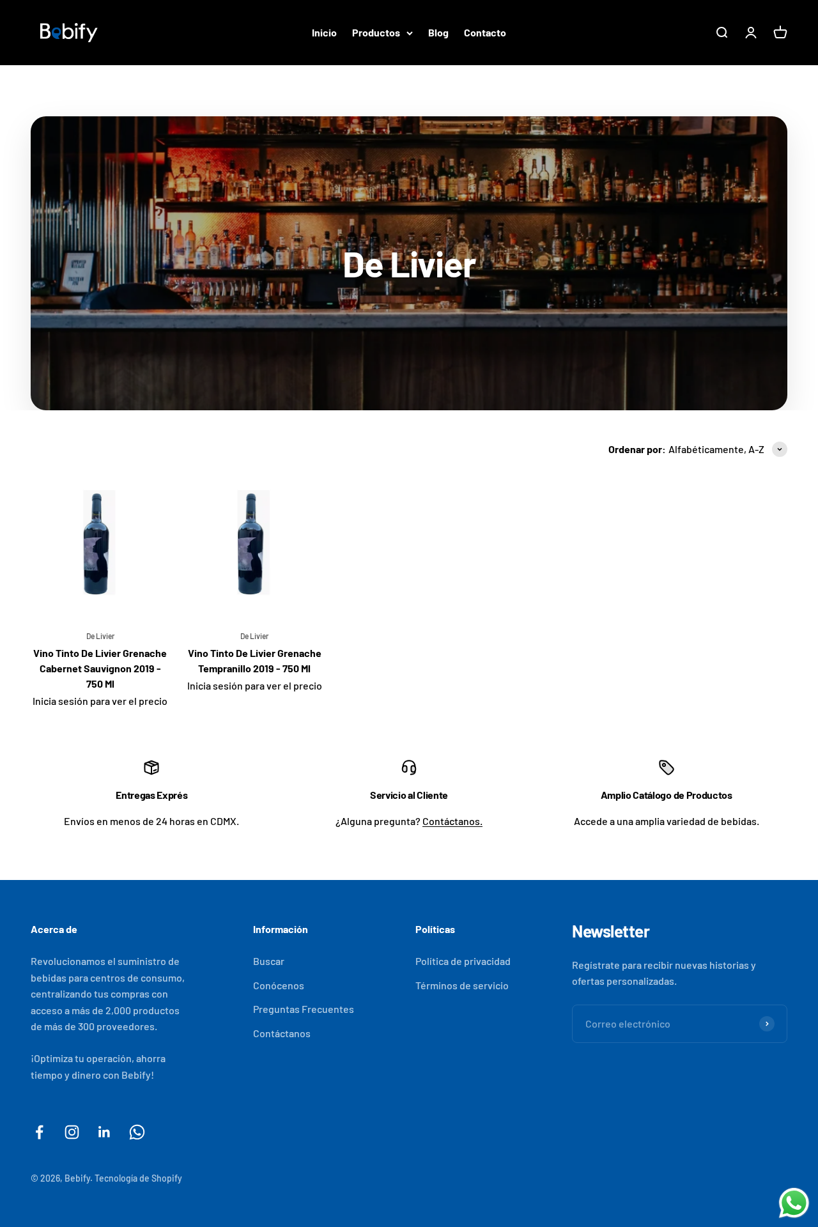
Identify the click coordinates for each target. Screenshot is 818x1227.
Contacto (485, 32)
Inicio (324, 32)
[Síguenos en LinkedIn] (104, 1132)
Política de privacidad (463, 961)
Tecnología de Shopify (138, 1178)
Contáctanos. (452, 821)
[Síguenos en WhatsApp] (137, 1132)
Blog (438, 32)
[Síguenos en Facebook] (39, 1132)
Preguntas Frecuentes (303, 1009)
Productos (376, 32)
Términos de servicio (462, 985)
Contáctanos (282, 1033)
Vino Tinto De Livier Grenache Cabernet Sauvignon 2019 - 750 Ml (100, 668)
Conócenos (278, 985)
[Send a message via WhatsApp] (794, 1203)
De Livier (100, 635)
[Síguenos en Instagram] (72, 1132)
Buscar (268, 961)
